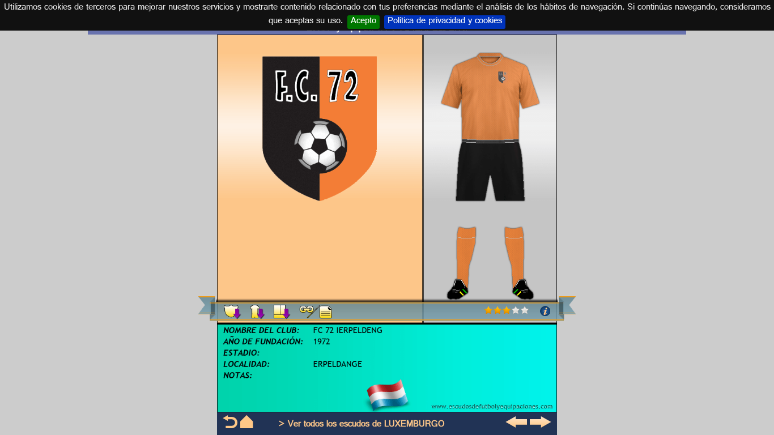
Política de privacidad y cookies (445, 22)
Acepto (363, 22)
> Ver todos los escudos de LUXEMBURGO (361, 425)
